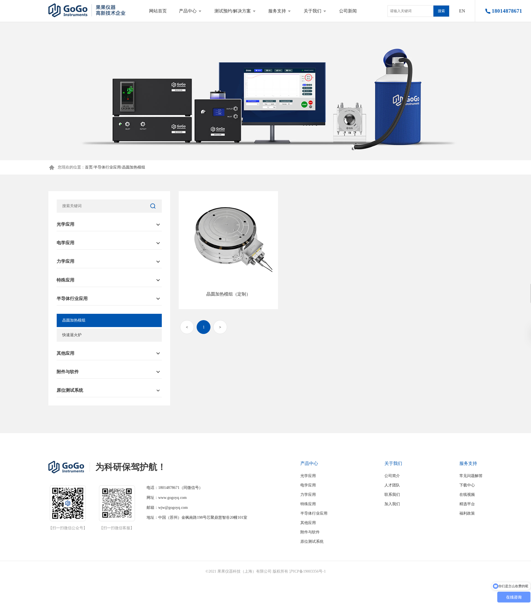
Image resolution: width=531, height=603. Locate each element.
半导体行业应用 (107, 167)
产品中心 (188, 11)
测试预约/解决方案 (232, 11)
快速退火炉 (72, 335)
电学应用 (65, 242)
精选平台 (467, 504)
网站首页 (158, 11)
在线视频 (467, 495)
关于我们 (312, 11)
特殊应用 (65, 280)
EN (462, 11)
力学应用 (65, 261)
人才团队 (392, 485)
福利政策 (467, 513)
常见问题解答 (471, 476)
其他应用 (65, 353)
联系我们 (392, 495)
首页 (89, 167)
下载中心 (467, 485)
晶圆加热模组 (133, 167)
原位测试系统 (70, 390)
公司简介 (392, 476)
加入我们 (392, 504)
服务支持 (277, 11)
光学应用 (65, 224)
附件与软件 (68, 371)
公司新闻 (348, 11)
